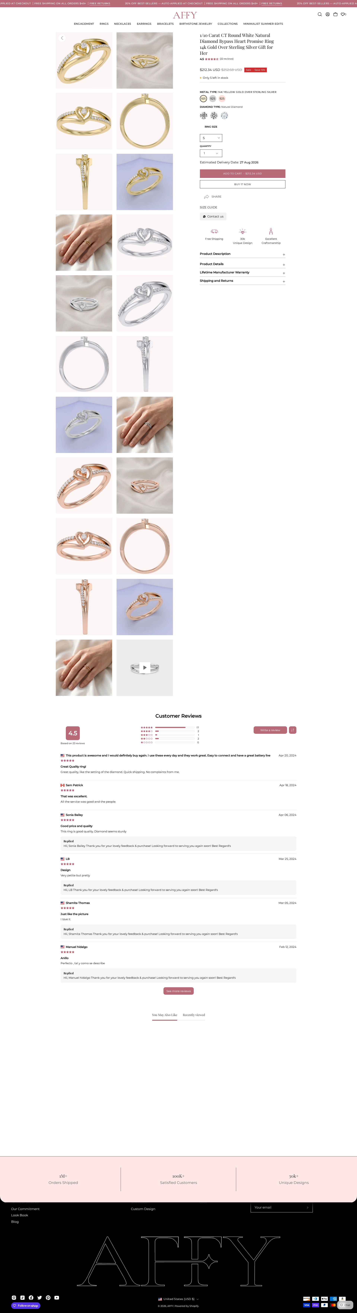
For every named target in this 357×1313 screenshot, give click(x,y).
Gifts (203, 1202)
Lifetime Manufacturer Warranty (224, 272)
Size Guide (139, 1202)
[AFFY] (185, 15)
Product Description (215, 254)
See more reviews (178, 991)
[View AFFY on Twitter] (39, 1297)
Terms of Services (24, 1202)
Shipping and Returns (216, 280)
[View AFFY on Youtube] (57, 1297)
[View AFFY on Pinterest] (48, 1297)
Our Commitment (25, 1209)
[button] (196, 24)
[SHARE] (203, 193)
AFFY (170, 1306)
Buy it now (242, 184)
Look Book (19, 1215)
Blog (15, 1222)
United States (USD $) (178, 1299)
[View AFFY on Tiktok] (22, 1297)
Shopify (194, 1306)
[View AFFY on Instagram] (14, 1297)
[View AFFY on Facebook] (31, 1297)
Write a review (270, 730)
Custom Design (143, 1209)
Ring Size (211, 126)
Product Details (211, 264)
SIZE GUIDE (208, 207)
